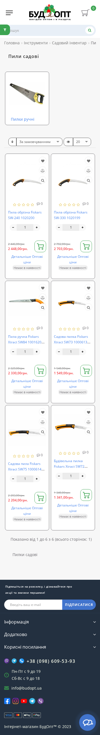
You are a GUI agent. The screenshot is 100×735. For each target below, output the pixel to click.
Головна (12, 42)
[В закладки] (42, 161)
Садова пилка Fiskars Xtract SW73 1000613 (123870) (71, 342)
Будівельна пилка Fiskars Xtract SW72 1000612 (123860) (69, 466)
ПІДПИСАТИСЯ (79, 604)
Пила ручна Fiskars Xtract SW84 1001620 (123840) (24, 342)
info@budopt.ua (26, 688)
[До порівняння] (43, 170)
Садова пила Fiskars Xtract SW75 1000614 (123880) (24, 469)
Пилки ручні (22, 119)
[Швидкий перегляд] (42, 180)
